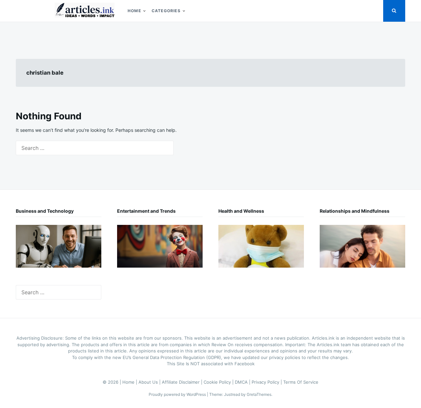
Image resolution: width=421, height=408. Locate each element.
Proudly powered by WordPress (178, 394)
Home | (130, 382)
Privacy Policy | (267, 382)
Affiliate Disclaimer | (183, 382)
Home (134, 10)
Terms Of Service (300, 382)
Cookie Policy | (219, 382)
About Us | (150, 382)
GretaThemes (259, 394)
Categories (166, 10)
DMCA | (243, 382)
